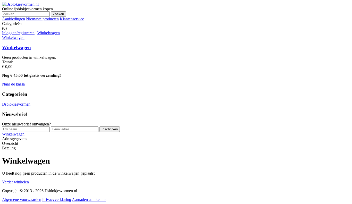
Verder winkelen (15, 182)
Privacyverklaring (56, 199)
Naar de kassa (13, 84)
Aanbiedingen (13, 19)
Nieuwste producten (42, 19)
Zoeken (58, 14)
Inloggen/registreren (18, 33)
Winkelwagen (48, 33)
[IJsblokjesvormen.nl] (20, 4)
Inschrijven (110, 129)
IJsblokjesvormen (16, 104)
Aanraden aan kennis (89, 199)
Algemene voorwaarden (21, 199)
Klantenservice (72, 19)
